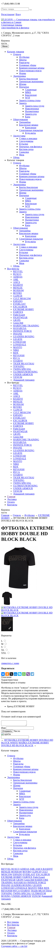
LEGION (17, 339)
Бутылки (23, 144)
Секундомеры (26, 141)
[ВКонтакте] (3, 674)
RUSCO (17, 274)
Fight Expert (19, 315)
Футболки (24, 57)
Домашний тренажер (23, 380)
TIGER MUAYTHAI (23, 363)
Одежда (17, 54)
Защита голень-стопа (29, 100)
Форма (22, 73)
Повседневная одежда (30, 70)
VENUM (17, 377)
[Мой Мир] (15, 674)
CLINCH (17, 296)
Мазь (21, 154)
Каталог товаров (15, 51)
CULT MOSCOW (22, 298)
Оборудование (20, 119)
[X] (11, 674)
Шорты (23, 59)
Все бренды (13, 268)
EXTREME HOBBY (23, 309)
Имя (3, 728)
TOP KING (18, 366)
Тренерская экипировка (31, 81)
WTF (27, 97)
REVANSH (18, 355)
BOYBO (17, 293)
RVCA (16, 358)
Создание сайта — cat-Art (14, 946)
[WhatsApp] (24, 674)
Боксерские (31, 95)
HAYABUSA (19, 328)
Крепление (30, 127)
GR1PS (16, 320)
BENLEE (18, 287)
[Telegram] (32, 674)
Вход (18, 14)
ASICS (16, 282)
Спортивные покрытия (31, 130)
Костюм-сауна (26, 149)
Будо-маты (30, 133)
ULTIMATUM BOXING (25, 371)
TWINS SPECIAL (22, 369)
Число (17, 731)
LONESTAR (19, 342)
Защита (23, 103)
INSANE (17, 333)
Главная (11, 496)
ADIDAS (17, 277)
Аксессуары (19, 135)
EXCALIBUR (20, 306)
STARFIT (18, 361)
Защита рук (31, 114)
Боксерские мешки (28, 125)
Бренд (10, 706)
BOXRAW (18, 290)
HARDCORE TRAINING (26, 325)
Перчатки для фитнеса (30, 146)
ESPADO (18, 301)
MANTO (17, 347)
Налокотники (32, 111)
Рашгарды (24, 62)
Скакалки (24, 152)
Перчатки (24, 87)
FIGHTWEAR (20, 317)
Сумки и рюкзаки (28, 138)
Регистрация (7, 14)
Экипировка (19, 76)
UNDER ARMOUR (23, 374)
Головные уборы (27, 65)
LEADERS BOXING (23, 336)
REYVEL (18, 271)
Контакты (12, 504)
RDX (15, 352)
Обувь (16, 157)
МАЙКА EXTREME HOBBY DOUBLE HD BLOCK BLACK (25, 744)
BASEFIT (18, 285)
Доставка (12, 499)
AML (16, 279)
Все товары (13, 922)
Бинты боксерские (28, 78)
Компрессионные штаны (31, 68)
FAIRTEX (18, 312)
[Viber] (28, 674)
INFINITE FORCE (22, 331)
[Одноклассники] (7, 674)
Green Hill (18, 323)
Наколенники (32, 108)
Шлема (22, 84)
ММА (28, 92)
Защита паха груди (34, 106)
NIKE (16, 350)
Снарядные (31, 89)
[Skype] (20, 674)
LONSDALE (19, 344)
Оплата (11, 502)
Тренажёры (25, 122)
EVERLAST (19, 304)
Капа (27, 116)
